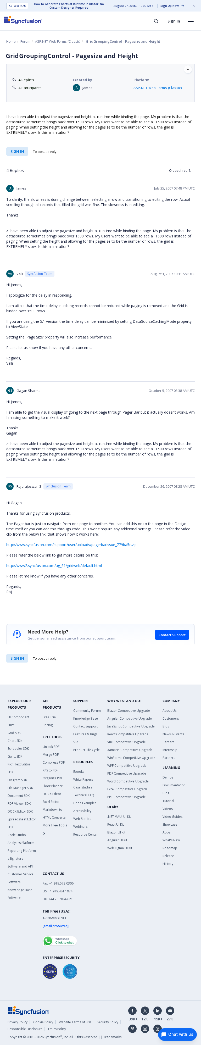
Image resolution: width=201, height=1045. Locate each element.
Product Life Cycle (86, 750)
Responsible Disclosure (25, 1029)
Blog (166, 726)
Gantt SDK (15, 756)
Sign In (174, 21)
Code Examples (84, 803)
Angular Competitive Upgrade (129, 718)
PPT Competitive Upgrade (126, 797)
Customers (171, 718)
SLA (76, 742)
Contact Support (172, 634)
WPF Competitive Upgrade (127, 765)
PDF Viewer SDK (19, 803)
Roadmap (170, 848)
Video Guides (172, 816)
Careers (168, 742)
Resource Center (85, 834)
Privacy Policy (17, 1022)
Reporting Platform (22, 850)
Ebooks (78, 771)
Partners (169, 757)
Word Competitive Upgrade (128, 781)
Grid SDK (14, 733)
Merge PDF (51, 754)
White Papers (83, 779)
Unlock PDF (51, 746)
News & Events (173, 734)
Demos (168, 777)
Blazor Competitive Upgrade (128, 710)
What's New (171, 840)
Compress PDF (54, 762)
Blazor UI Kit (116, 832)
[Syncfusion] (28, 1010)
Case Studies (82, 787)
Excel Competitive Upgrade (127, 789)
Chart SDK (15, 740)
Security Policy (107, 1022)
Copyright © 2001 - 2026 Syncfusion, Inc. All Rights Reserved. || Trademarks (64, 1037)
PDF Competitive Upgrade (126, 773)
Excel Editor (51, 801)
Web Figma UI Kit (119, 848)
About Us (169, 710)
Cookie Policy (43, 1022)
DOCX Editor (52, 794)
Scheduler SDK (18, 748)
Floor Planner (53, 786)
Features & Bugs (85, 734)
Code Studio (17, 835)
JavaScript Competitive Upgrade (131, 726)
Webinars (80, 826)
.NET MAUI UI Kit (119, 816)
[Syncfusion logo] (23, 20)
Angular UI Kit (117, 840)
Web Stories (82, 818)
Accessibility (82, 811)
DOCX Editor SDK (20, 811)
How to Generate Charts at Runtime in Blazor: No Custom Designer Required (69, 5)
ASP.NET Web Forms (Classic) (57, 41)
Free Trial (50, 717)
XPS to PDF (50, 770)
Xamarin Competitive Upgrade (130, 750)
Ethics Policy (57, 1029)
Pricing (48, 725)
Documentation (174, 785)
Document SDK (19, 795)
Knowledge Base (85, 718)
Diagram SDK (17, 780)
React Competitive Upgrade (127, 734)
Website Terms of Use (75, 1022)
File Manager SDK (20, 788)
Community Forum (87, 710)
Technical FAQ (83, 795)
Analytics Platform (21, 843)
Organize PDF (53, 778)
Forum (25, 41)
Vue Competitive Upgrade (126, 742)
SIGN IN (17, 658)
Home (11, 41)
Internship (170, 750)
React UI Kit (115, 824)
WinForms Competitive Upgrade (131, 757)
